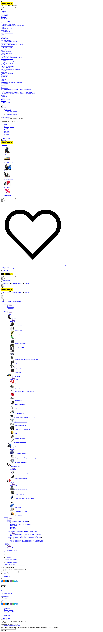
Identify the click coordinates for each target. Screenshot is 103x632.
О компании (10, 307)
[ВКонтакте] (2, 581)
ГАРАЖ (12, 449)
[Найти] (2, 9)
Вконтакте (7, 124)
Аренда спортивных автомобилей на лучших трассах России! (27, 540)
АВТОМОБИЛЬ (14, 379)
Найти (2, 630)
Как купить (10, 547)
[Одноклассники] (4, 581)
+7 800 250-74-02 (5, 102)
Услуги (9, 520)
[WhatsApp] (13, 581)
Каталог (9, 314)
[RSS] (1, 582)
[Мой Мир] (6, 581)
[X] (8, 581)
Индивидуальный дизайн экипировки (20, 524)
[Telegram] (17, 581)
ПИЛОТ (12, 321)
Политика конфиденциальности (11, 625)
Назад (10, 305)
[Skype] (15, 581)
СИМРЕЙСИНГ (14, 469)
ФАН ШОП (13, 485)
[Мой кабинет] (1, 282)
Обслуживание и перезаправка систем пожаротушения (25, 534)
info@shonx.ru (5, 117)
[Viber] (11, 581)
